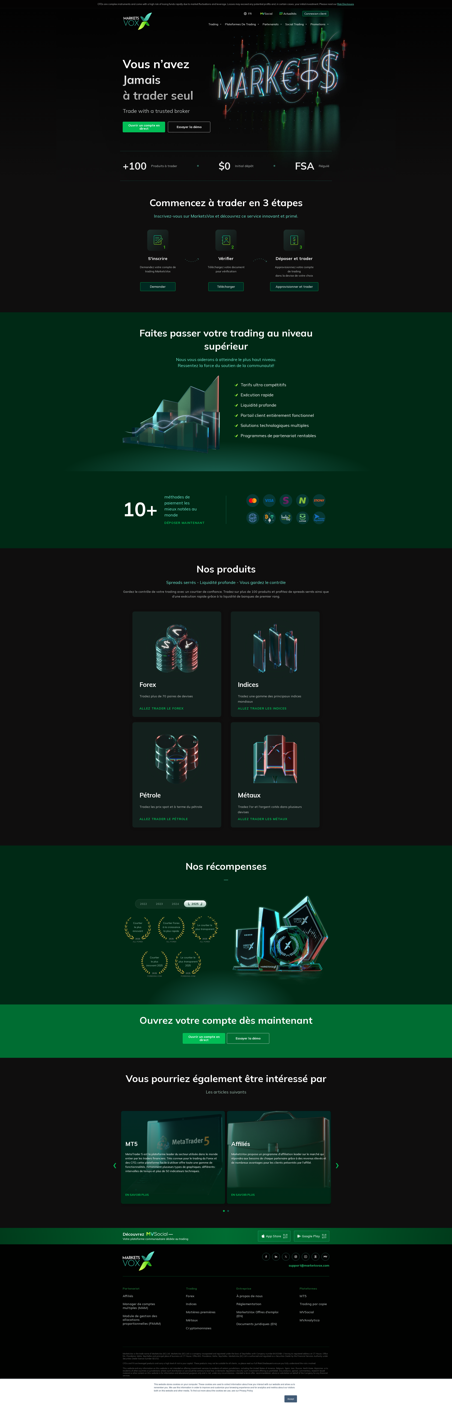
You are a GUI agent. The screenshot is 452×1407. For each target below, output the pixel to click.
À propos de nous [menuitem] (249, 1296)
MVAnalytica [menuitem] (310, 1320)
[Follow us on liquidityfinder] (315, 1257)
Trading (213, 24)
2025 (195, 904)
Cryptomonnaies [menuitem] (198, 1328)
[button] (224, 1211)
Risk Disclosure (345, 4)
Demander (158, 287)
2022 (143, 904)
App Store (273, 1236)
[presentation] (115, 1164)
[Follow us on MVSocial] (325, 1257)
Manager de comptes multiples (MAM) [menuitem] (139, 1306)
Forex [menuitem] (190, 1296)
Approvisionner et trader (294, 287)
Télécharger (226, 287)
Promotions (317, 24)
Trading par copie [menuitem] (313, 1304)
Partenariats (271, 24)
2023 (159, 904)
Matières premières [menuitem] (200, 1312)
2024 (175, 904)
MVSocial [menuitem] (307, 1312)
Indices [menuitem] (191, 1304)
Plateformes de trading (240, 24)
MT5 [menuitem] (303, 1296)
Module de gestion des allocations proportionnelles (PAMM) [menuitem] (142, 1320)
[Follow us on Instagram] (296, 1257)
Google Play (311, 1236)
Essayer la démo (189, 127)
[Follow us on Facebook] (266, 1257)
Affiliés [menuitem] (128, 1296)
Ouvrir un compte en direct (144, 127)
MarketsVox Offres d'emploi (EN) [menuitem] (257, 1314)
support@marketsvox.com (309, 1265)
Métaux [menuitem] (192, 1320)
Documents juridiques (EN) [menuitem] (256, 1324)
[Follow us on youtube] (306, 1257)
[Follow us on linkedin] (276, 1257)
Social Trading (294, 24)
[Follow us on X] (286, 1257)
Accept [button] (290, 1398)
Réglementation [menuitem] (248, 1304)
